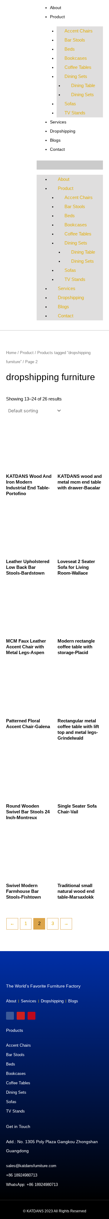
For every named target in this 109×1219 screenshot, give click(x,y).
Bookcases (75, 58)
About (55, 7)
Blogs (55, 140)
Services (58, 122)
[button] (70, 165)
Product (57, 16)
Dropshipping (62, 131)
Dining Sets (75, 76)
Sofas (70, 103)
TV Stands (74, 112)
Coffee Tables (77, 67)
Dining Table (83, 85)
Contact (57, 149)
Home (11, 352)
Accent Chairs (78, 31)
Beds (69, 49)
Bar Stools (74, 40)
